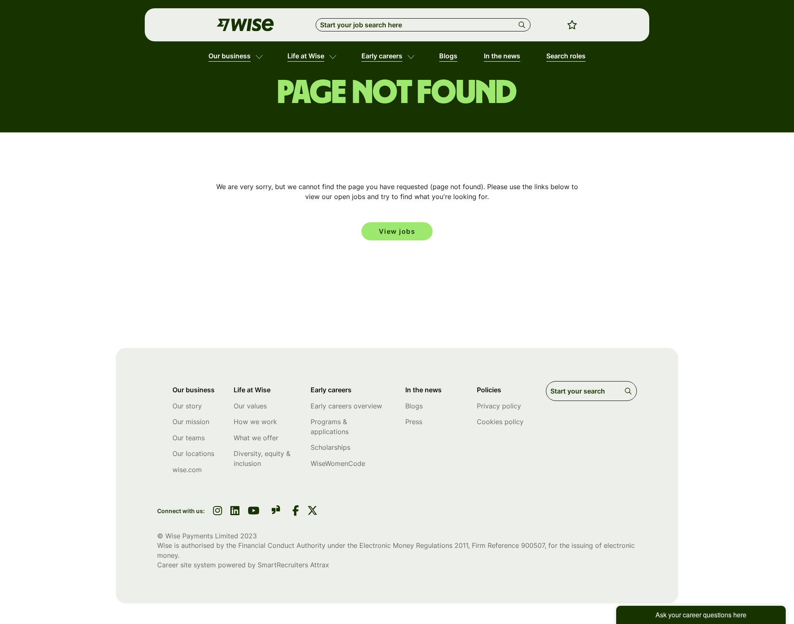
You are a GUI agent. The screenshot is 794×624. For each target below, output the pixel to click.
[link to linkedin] (234, 511)
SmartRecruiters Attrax (293, 565)
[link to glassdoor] (276, 511)
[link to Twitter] (312, 511)
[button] (259, 56)
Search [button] (523, 24)
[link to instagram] (217, 511)
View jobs (397, 231)
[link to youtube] (253, 511)
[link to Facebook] (295, 511)
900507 (533, 545)
